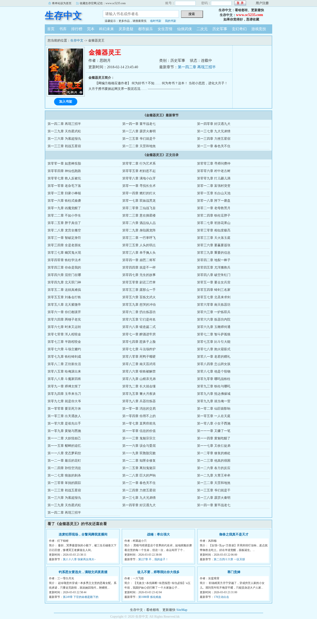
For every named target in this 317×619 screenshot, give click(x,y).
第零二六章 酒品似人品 (139, 223)
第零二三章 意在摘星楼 (139, 215)
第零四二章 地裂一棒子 (213, 260)
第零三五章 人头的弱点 (139, 245)
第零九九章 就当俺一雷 (213, 401)
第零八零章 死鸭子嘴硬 (139, 356)
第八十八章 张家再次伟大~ (79, 559)
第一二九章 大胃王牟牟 (213, 475)
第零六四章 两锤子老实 (64, 319)
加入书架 (65, 101)
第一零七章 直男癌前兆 (139, 423)
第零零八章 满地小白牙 (139, 178)
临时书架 (155, 21)
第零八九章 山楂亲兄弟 (139, 379)
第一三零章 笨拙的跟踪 (64, 483)
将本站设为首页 (61, 3)
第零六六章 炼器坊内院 (213, 319)
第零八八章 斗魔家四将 (64, 379)
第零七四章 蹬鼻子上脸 (139, 342)
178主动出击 (221, 597)
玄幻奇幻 (239, 29)
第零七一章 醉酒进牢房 (139, 334)
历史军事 (219, 29)
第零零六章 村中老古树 (213, 171)
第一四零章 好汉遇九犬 (213, 124)
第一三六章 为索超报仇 (64, 138)
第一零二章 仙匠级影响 (213, 408)
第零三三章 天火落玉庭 (213, 238)
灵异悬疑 (126, 29)
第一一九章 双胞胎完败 (139, 453)
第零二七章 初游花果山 (213, 223)
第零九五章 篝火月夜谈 (139, 393)
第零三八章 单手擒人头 (139, 252)
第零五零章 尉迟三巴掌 (139, 282)
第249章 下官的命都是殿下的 (80, 597)
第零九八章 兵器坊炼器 (139, 401)
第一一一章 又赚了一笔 (213, 431)
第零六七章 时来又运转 (64, 327)
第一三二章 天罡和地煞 (139, 146)
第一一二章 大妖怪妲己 (64, 438)
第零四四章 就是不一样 (139, 267)
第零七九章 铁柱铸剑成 (64, 356)
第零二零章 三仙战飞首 (139, 208)
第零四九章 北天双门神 (64, 282)
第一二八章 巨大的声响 (139, 475)
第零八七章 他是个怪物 (213, 371)
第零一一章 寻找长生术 (139, 186)
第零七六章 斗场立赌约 (64, 349)
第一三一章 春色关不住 (213, 146)
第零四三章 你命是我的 (64, 267)
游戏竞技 (258, 29)
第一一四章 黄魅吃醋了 (213, 438)
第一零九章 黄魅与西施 (64, 431)
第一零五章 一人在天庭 (213, 416)
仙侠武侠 (184, 29)
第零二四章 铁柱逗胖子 (213, 215)
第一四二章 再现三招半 (197, 67)
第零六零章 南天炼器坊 (213, 304)
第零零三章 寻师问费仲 (213, 163)
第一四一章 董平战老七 (139, 124)
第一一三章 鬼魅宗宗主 (139, 438)
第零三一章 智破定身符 (64, 238)
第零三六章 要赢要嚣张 (213, 245)
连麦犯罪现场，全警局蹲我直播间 (83, 534)
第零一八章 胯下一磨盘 (213, 200)
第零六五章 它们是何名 (139, 319)
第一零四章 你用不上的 (139, 416)
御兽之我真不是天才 (234, 534)
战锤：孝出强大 (158, 534)
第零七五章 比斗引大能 (213, 342)
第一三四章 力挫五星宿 (213, 138)
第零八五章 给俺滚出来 (64, 371)
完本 (90, 29)
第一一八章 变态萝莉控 (64, 453)
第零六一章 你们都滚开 (64, 312)
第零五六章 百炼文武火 (139, 297)
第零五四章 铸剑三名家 (213, 290)
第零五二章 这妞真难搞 (64, 290)
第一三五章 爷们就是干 (139, 138)
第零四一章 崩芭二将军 (139, 260)
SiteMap (181, 610)
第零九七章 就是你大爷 (64, 401)
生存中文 (63, 15)
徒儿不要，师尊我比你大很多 (158, 572)
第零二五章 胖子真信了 (64, 223)
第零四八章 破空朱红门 (213, 275)
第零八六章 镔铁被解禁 (139, 371)
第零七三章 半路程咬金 (64, 342)
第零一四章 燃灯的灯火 (139, 193)
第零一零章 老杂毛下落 (64, 186)
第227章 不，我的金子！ (153, 559)
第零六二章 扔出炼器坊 (139, 312)
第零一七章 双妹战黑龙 (139, 200)
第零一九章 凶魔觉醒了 (64, 208)
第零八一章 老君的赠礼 (213, 356)
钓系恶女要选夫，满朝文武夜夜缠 (83, 572)
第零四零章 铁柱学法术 (64, 260)
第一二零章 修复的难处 (213, 453)
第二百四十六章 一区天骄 (229, 559)
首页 (51, 29)
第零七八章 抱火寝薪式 (213, 349)
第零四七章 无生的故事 (139, 275)
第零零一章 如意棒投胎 (64, 163)
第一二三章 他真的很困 (213, 460)
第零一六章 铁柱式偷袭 (64, 200)
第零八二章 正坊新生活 (64, 364)
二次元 (202, 29)
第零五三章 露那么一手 (139, 290)
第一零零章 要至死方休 (64, 408)
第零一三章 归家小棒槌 (64, 193)
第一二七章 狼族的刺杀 (64, 475)
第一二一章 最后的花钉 (64, 460)
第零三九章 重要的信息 (213, 252)
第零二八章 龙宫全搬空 (64, 230)
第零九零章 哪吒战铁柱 (213, 379)
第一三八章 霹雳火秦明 (139, 131)
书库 (63, 29)
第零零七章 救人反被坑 (64, 178)
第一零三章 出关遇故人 (64, 416)
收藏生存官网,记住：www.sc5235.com (103, 3)
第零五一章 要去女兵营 (213, 282)
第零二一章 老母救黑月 (213, 208)
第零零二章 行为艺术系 (139, 163)
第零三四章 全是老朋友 (64, 245)
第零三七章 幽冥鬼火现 (64, 252)
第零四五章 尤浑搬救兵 (213, 267)
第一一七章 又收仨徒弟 (213, 445)
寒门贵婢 (233, 572)
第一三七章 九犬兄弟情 (213, 131)
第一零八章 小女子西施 (213, 423)
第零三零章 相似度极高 (213, 230)
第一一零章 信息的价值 (139, 431)
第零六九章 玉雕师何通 (213, 327)
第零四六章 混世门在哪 (64, 275)
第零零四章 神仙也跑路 (64, 171)
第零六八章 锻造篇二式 (139, 327)
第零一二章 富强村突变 (213, 186)
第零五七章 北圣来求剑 (213, 297)
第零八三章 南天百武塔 (139, 364)
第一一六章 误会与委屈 (139, 445)
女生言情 (165, 29)
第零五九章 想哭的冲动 (139, 304)
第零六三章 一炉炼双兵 (213, 312)
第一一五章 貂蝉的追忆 (64, 445)
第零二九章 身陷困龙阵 (139, 230)
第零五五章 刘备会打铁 (64, 297)
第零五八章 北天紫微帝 (64, 304)
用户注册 (262, 3)
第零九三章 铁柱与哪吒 (213, 386)
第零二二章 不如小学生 (64, 215)
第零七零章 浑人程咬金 (64, 334)
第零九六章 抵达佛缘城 (213, 393)
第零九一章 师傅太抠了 (64, 386)
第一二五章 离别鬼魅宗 (139, 468)
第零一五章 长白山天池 (213, 193)
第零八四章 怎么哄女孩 (213, 364)
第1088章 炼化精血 (149, 597)
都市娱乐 (145, 29)
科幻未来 (106, 29)
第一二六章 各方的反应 (213, 468)
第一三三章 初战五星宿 (64, 146)
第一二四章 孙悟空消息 (64, 468)
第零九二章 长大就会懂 (139, 386)
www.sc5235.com (249, 15)
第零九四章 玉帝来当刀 (64, 393)
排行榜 (76, 29)
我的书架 (170, 21)
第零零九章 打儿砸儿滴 (213, 178)
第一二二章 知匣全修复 (139, 460)
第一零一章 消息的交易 (139, 408)
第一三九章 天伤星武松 (64, 131)
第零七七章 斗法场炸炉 (139, 349)
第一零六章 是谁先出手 (64, 423)
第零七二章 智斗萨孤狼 (213, 334)
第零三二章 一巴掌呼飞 (139, 238)
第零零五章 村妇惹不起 (139, 171)
